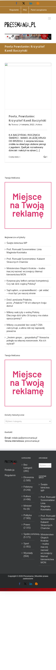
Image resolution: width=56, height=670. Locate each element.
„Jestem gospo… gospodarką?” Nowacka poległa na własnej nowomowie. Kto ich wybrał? (28, 340)
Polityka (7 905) (27, 517)
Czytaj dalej (14, 157)
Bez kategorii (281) (27, 467)
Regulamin (10, 475)
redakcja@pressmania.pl (24, 437)
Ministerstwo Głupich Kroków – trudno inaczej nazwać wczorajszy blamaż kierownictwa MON (26, 271)
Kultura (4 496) (27, 498)
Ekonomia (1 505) (28, 479)
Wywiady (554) (28, 554)
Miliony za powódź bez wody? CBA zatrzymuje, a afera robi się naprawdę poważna (26, 328)
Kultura (39, 125)
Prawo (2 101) (27, 526)
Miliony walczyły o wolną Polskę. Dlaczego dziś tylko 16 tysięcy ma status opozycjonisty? (27, 315)
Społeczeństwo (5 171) (28, 535)
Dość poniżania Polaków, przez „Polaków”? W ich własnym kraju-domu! (27, 302)
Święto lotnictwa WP (17, 243)
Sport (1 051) (27, 545)
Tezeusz (14, 125)
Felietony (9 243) (28, 488)
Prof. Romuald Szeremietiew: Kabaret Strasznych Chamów (45, 522)
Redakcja (9, 469)
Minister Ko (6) (27, 507)
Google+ (4, 589)
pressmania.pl (32, 441)
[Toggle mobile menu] (49, 18)
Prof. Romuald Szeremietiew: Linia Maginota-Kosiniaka (45, 503)
